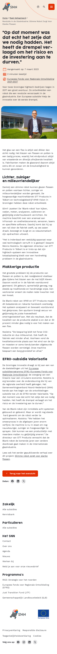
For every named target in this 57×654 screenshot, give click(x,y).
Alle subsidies (9, 509)
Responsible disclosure (34, 630)
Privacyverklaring (11, 630)
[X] (35, 642)
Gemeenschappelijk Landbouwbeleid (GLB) (24, 597)
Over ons (7, 546)
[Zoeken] (44, 7)
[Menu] (51, 7)
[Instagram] (24, 642)
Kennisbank (8, 514)
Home (5, 18)
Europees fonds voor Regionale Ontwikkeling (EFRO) (25, 586)
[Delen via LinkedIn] (18, 481)
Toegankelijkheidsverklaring (16, 636)
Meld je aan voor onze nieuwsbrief (20, 566)
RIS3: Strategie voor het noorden (19, 580)
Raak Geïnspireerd (18, 18)
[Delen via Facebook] (12, 481)
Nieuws (6, 556)
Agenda (6, 551)
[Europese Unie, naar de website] (43, 614)
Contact (6, 541)
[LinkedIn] (29, 642)
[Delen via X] (23, 481)
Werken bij (8, 561)
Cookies (37, 636)
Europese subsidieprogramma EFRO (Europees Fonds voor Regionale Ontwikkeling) (27, 371)
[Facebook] (18, 642)
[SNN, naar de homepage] (9, 6)
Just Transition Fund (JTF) (16, 592)
